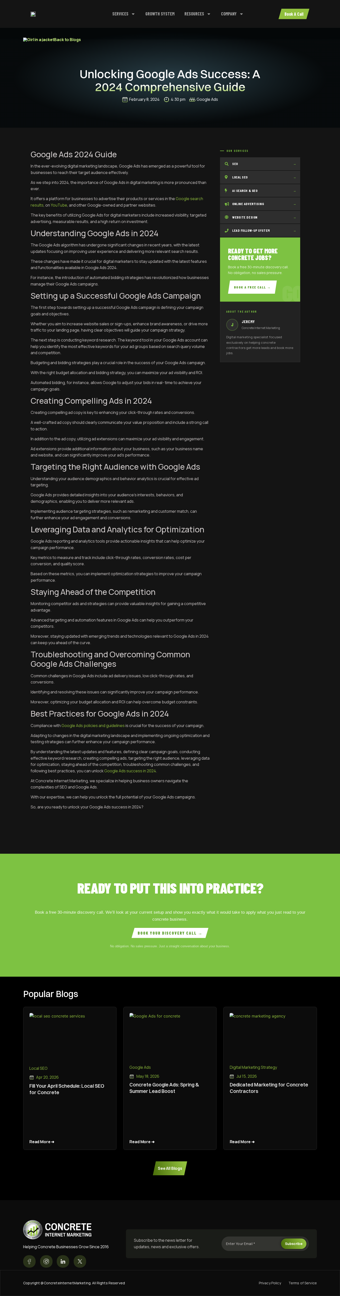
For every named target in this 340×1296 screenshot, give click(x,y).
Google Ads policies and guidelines (93, 725)
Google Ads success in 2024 (130, 771)
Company (229, 13)
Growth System (159, 13)
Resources (194, 13)
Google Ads (207, 99)
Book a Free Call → (252, 287)
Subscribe (293, 1243)
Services (120, 13)
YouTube (59, 205)
